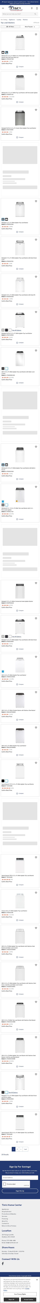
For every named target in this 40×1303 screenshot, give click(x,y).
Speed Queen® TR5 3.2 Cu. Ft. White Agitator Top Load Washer (18, 875)
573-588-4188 (11, 1240)
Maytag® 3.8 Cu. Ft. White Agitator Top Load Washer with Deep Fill (18, 295)
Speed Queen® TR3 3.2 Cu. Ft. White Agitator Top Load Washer (18, 1132)
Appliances (12, 19)
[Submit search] (35, 14)
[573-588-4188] (37, 8)
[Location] (32, 8)
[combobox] (29, 26)
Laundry (19, 19)
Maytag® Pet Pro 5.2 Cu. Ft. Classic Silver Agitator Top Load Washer (19, 128)
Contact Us (5, 1223)
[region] (20, 1290)
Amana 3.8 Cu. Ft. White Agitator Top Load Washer (14, 911)
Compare (21, 66)
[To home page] (15, 8)
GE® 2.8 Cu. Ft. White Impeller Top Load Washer (14, 745)
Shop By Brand (6, 1211)
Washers (25, 19)
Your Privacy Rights (20, 1294)
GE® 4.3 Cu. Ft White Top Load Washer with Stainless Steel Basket (18, 1020)
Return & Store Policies (9, 1226)
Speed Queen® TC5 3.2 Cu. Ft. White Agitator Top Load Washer (18, 784)
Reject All (11, 1299)
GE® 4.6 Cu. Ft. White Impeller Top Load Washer (14, 675)
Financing (5, 1219)
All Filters (11, 26)
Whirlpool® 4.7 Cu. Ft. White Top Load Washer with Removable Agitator (20, 92)
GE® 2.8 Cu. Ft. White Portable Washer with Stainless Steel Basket (18, 710)
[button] (3, 8)
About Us (5, 1221)
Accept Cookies (28, 1299)
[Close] (37, 1280)
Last (25, 1149)
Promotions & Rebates (9, 1214)
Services (4, 1216)
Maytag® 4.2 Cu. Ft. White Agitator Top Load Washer (15, 222)
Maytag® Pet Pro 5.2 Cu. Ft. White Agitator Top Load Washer (17, 333)
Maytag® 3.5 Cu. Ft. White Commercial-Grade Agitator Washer (17, 601)
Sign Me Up (20, 1191)
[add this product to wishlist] (36, 34)
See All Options (16, 330)
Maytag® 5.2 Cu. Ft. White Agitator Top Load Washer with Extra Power (19, 640)
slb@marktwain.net (12, 1242)
